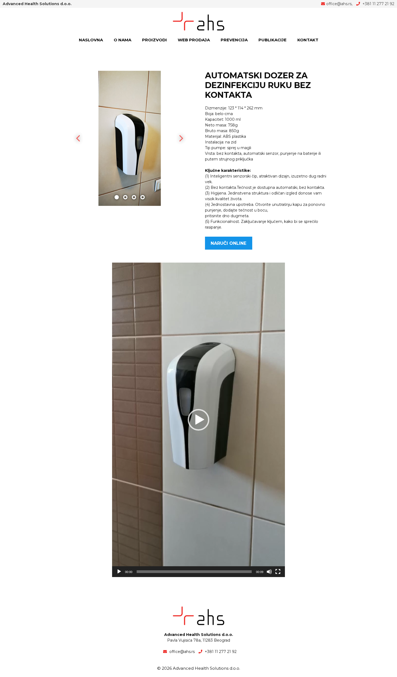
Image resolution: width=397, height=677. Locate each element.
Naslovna (91, 39)
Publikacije (272, 39)
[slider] (194, 571)
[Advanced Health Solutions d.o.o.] (198, 21)
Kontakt (307, 39)
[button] (198, 420)
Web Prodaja (194, 39)
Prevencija (234, 39)
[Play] (119, 571)
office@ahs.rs (339, 3)
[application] (198, 420)
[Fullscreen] (278, 571)
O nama (122, 39)
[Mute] (269, 571)
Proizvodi (154, 39)
